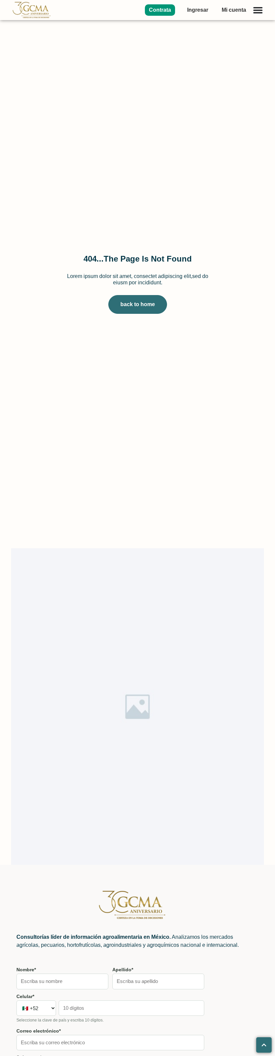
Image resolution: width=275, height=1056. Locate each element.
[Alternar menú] (258, 10)
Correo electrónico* (38, 1031)
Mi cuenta (234, 10)
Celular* (25, 996)
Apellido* (122, 969)
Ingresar (197, 10)
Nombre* (26, 969)
